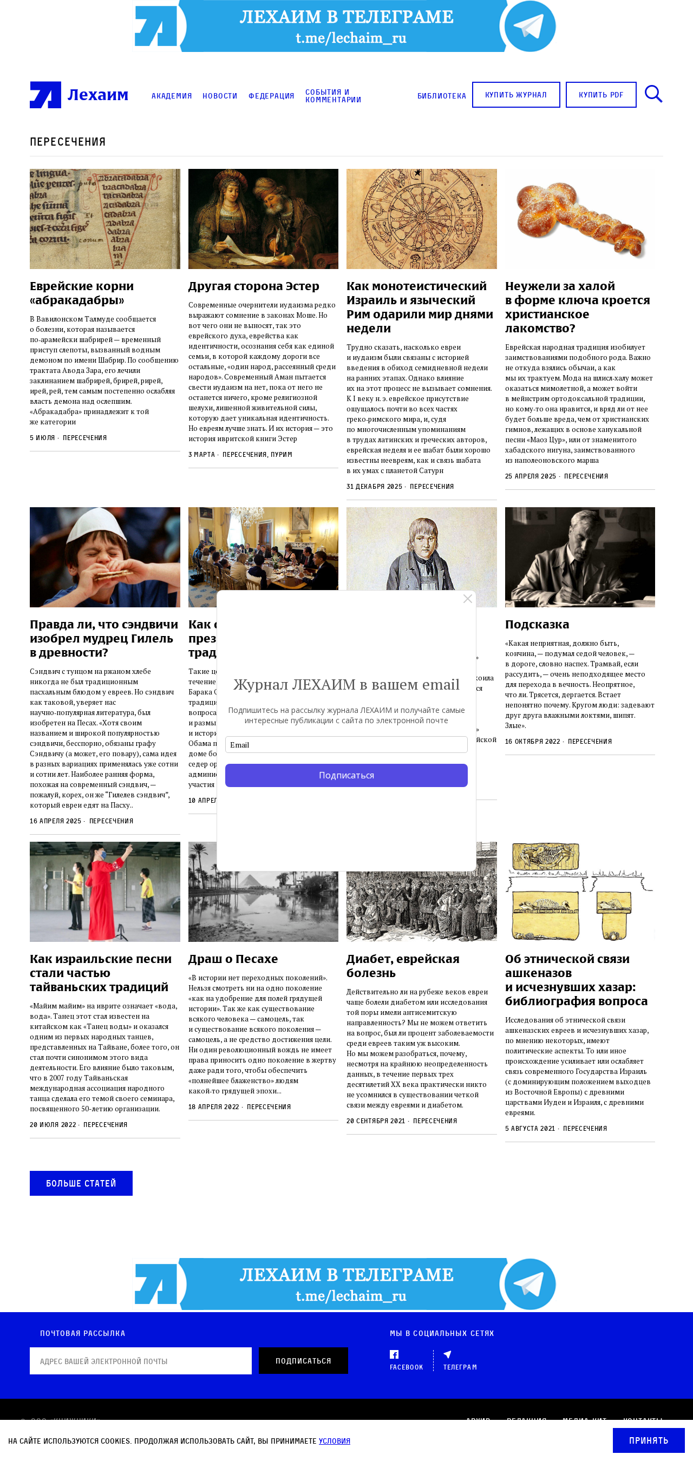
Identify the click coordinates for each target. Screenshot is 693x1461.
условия (334, 1440)
